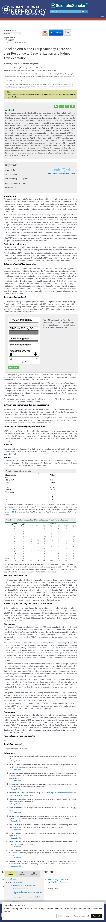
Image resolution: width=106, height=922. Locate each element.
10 (75, 666)
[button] (102, 16)
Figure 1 (22, 302)
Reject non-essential (81, 916)
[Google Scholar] (16, 761)
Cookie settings (63, 916)
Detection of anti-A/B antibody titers (24, 885)
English (8, 33)
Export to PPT (13, 367)
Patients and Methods (15, 882)
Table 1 (6, 461)
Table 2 (13, 512)
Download (34, 874)
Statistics (22, 874)
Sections (10, 874)
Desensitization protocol (20, 889)
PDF (68, 32)
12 (16, 684)
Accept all (96, 916)
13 (17, 695)
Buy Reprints (57, 32)
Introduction (12, 879)
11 (47, 676)
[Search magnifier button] (86, 11)
